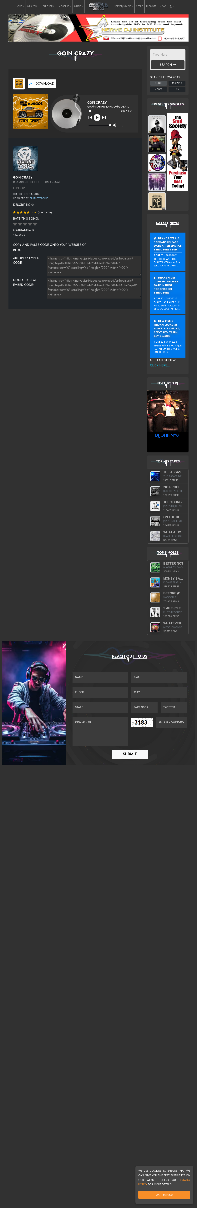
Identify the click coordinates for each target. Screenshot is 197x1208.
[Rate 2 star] (20, 224)
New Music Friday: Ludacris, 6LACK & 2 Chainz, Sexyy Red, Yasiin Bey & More (167, 328)
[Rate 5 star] (35, 224)
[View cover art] (19, 83)
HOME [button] (19, 6)
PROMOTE (151, 6)
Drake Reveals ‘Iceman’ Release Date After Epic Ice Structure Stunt (168, 243)
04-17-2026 (171, 342)
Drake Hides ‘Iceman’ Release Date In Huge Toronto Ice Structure (166, 285)
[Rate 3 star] (25, 224)
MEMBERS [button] (64, 6)
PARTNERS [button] (48, 6)
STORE (139, 6)
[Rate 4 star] (30, 224)
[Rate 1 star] (15, 224)
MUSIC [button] (77, 6)
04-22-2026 (171, 255)
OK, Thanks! (164, 1195)
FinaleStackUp (39, 198)
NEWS (163, 6)
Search (166, 65)
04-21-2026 (171, 298)
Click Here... (160, 365)
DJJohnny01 (168, 435)
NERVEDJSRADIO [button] (122, 6)
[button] (172, 6)
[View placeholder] (25, 158)
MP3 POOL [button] (32, 6)
